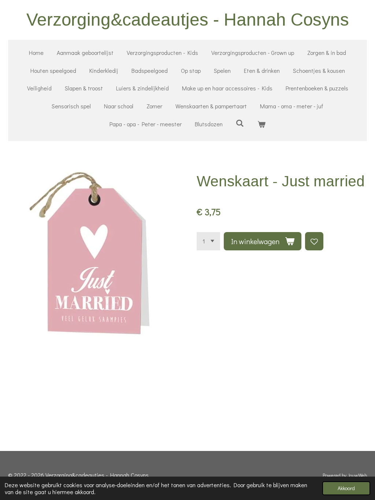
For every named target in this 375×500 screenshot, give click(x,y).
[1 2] (208, 241)
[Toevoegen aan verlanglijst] (314, 241)
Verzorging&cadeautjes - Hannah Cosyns (187, 19)
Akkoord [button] (346, 488)
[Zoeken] (240, 122)
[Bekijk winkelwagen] (261, 124)
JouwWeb (357, 475)
